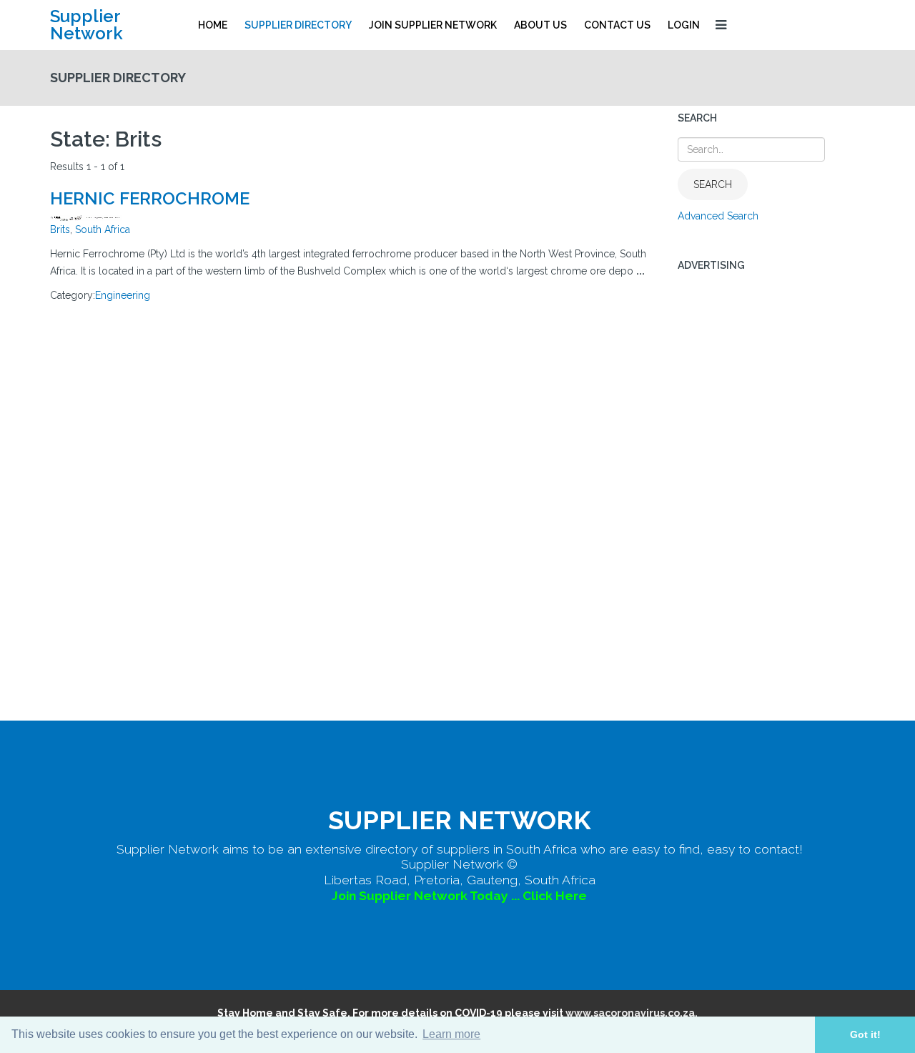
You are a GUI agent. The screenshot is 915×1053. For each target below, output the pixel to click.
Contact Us (617, 25)
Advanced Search (718, 216)
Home (212, 25)
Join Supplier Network (433, 25)
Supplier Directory (298, 25)
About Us (540, 25)
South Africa (102, 229)
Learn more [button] (451, 1034)
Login (684, 25)
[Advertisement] (772, 499)
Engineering (122, 295)
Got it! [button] (865, 1034)
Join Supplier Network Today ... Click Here (459, 896)
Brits (60, 229)
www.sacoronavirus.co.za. (631, 1013)
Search (712, 184)
